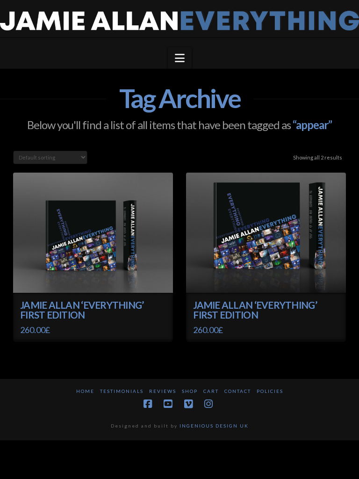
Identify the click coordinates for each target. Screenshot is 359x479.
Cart (211, 391)
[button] (180, 58)
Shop (190, 391)
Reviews (162, 391)
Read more (92, 277)
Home (85, 391)
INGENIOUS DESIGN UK (214, 425)
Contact (237, 391)
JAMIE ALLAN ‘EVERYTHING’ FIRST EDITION (82, 310)
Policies (270, 391)
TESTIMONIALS (122, 391)
